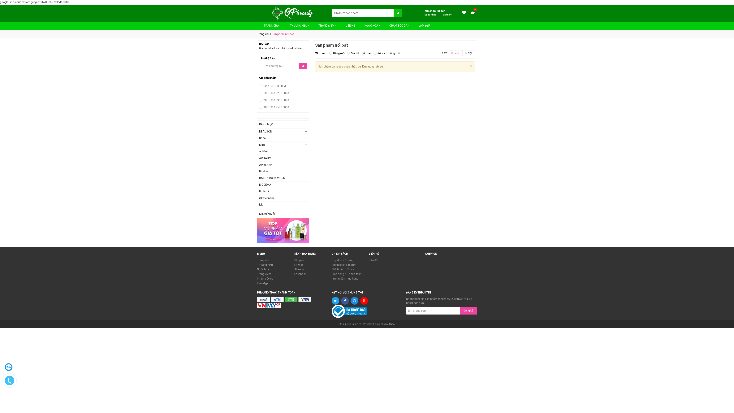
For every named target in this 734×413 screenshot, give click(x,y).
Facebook (300, 274)
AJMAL (263, 151)
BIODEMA (265, 184)
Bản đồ (373, 260)
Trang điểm (326, 25)
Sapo (392, 324)
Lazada (299, 264)
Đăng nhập (430, 14)
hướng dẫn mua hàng (345, 278)
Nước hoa (372, 25)
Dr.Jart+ (264, 191)
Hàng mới (339, 53)
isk (261, 204)
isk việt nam (266, 198)
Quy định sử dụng (342, 260)
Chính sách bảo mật (344, 264)
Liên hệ (350, 25)
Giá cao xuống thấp (389, 53)
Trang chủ (271, 25)
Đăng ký (447, 14)
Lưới (456, 53)
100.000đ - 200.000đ (276, 93)
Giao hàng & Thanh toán (347, 274)
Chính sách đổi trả (343, 269)
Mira (262, 144)
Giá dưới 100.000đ (274, 86)
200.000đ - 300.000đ (276, 100)
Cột (469, 53)
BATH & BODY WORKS (273, 178)
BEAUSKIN (265, 131)
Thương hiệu (299, 25)
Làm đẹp (424, 25)
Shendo (299, 269)
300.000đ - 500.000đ (276, 107)
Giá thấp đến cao (361, 53)
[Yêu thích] (464, 13)
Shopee (299, 260)
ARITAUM (265, 158)
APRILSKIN (265, 164)
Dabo (262, 138)
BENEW (263, 171)
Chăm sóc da (398, 25)
